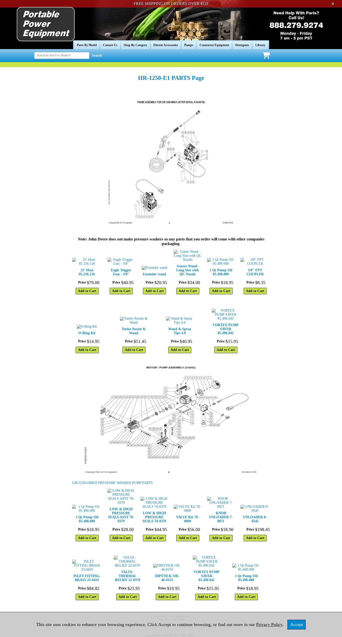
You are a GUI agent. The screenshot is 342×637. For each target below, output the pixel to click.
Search (97, 55)
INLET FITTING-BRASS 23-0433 (87, 578)
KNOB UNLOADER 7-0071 (221, 517)
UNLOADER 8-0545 (255, 519)
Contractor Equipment (214, 45)
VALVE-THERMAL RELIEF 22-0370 (127, 576)
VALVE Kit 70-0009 (187, 519)
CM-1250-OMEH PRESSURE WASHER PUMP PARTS (112, 483)
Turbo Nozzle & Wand (134, 331)
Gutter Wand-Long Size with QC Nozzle (187, 270)
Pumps (188, 45)
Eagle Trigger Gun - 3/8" (121, 272)
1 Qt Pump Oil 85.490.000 (221, 272)
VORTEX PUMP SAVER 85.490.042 (226, 329)
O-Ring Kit (87, 333)
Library (260, 45)
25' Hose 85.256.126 (87, 272)
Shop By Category (135, 45)
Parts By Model (87, 45)
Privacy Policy (269, 624)
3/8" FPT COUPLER (255, 272)
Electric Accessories (165, 45)
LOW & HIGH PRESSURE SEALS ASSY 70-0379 (121, 515)
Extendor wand (154, 274)
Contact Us (110, 45)
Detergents (242, 45)
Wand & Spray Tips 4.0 (179, 331)
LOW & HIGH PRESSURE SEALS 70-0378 (154, 517)
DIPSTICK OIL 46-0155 (167, 578)
